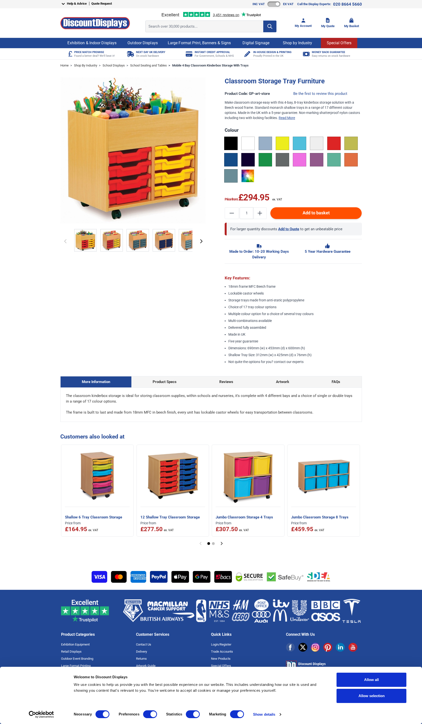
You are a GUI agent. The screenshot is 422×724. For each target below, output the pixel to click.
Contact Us (143, 644)
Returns (141, 658)
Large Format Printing (76, 666)
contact (280, 362)
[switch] (150, 714)
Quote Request (101, 3)
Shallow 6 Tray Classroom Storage (93, 517)
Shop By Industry (85, 65)
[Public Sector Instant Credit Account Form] (188, 53)
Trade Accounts (222, 651)
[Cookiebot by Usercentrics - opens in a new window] (41, 714)
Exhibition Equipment (75, 644)
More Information (96, 382)
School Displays (114, 65)
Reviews (226, 382)
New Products (221, 658)
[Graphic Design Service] (247, 53)
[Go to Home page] (95, 23)
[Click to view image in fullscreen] (133, 150)
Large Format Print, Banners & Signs (199, 43)
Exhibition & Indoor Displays (91, 43)
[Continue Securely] (201, 241)
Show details (264, 714)
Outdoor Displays (142, 43)
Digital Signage (256, 43)
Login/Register (221, 644)
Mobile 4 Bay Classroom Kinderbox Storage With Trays (210, 65)
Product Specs (165, 382)
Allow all (371, 680)
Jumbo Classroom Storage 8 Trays (319, 517)
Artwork (282, 382)
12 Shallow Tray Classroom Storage (170, 517)
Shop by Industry (297, 43)
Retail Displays (71, 651)
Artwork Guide (146, 666)
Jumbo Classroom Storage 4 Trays (244, 517)
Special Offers (339, 43)
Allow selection (372, 696)
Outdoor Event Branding (77, 658)
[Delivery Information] (130, 53)
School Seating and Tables (148, 65)
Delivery (141, 651)
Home (64, 65)
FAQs (336, 382)
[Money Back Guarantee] (305, 53)
